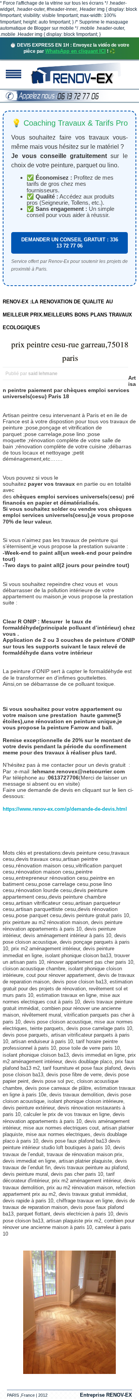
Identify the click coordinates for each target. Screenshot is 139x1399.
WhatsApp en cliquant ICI (75, 51)
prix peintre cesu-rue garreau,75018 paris (70, 351)
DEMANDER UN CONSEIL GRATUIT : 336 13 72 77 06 (69, 243)
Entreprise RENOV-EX (106, 1395)
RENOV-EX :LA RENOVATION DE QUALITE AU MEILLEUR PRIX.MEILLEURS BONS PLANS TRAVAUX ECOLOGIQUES (67, 314)
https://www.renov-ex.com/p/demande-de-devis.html (65, 809)
